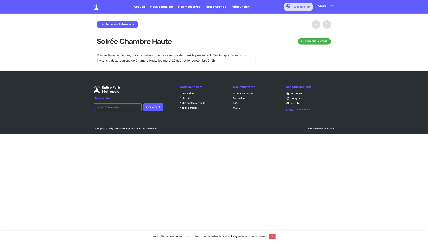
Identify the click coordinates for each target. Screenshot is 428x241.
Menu (322, 6)
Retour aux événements (120, 24)
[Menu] (331, 7)
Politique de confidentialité (321, 128)
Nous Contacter (298, 110)
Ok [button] (272, 236)
